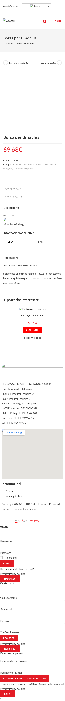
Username (6, 541)
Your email (6, 609)
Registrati (10, 578)
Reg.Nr (17, 413)
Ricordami (10, 557)
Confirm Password (10, 632)
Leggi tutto (32, 329)
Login (7, 563)
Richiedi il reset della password (24, 678)
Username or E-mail (11, 672)
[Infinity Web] (20, 520)
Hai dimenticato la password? (17, 568)
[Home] (4, 43)
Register (9, 638)
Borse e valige (42, 164)
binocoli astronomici (25, 164)
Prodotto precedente (18, 63)
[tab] (32, 189)
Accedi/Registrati (11, 6)
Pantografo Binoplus (32, 315)
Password (5, 552)
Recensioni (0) (14, 197)
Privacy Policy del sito (12, 573)
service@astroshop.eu (23, 403)
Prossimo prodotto (47, 63)
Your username (8, 597)
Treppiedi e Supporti (24, 168)
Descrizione (13, 189)
